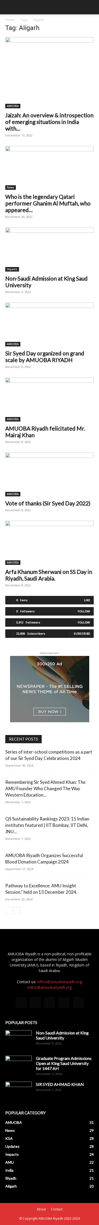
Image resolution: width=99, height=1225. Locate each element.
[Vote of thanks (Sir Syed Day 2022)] (49, 474)
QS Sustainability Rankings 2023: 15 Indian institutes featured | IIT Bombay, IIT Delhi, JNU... (47, 825)
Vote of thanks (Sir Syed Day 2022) (47, 503)
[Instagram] (35, 1002)
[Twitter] (49, 1002)
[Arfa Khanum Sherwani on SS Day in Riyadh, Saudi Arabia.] (49, 543)
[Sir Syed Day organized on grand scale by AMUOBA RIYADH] (49, 324)
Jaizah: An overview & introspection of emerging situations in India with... (49, 122)
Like (87, 600)
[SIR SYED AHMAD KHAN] (18, 1091)
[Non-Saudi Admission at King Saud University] (49, 249)
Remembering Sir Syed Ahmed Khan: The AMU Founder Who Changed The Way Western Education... (45, 788)
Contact (57, 1209)
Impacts (12, 269)
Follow (84, 611)
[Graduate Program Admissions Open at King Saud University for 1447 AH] (18, 1065)
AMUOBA (13, 106)
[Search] (91, 7)
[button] (9, 7)
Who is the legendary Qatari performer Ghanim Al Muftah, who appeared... (48, 203)
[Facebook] (21, 1002)
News (10, 187)
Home (10, 20)
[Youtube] (78, 1002)
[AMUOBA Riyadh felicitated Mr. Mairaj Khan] (49, 399)
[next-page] (17, 910)
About (41, 1209)
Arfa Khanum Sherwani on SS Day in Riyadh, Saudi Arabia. (48, 575)
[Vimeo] (64, 1002)
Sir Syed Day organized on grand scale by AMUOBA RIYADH (44, 356)
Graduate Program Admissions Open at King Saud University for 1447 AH (64, 1063)
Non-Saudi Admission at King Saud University (62, 1035)
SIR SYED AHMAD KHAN (60, 1084)
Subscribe (82, 633)
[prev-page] (8, 910)
